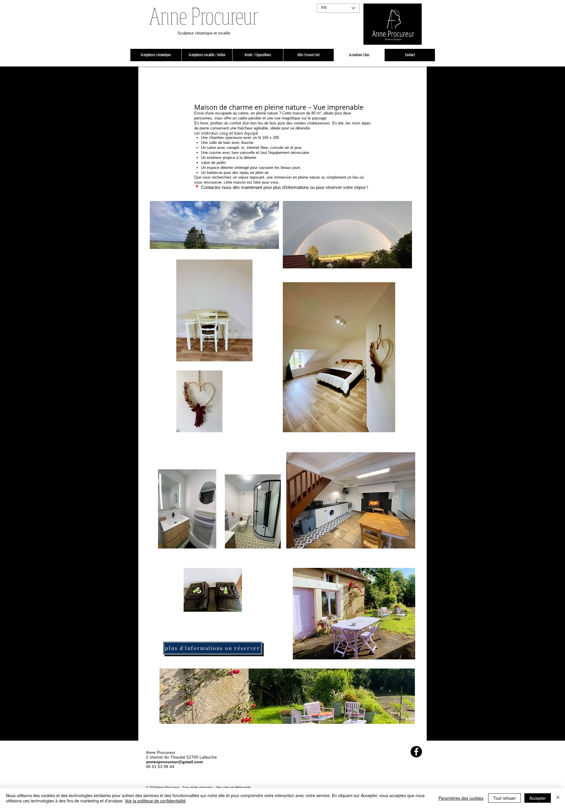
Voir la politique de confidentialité (155, 801)
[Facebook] (416, 751)
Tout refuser (504, 798)
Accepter (537, 798)
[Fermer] (557, 798)
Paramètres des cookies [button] (460, 798)
